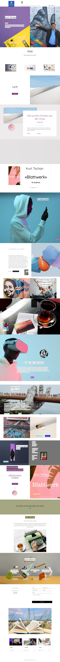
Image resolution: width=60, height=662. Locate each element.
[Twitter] (49, 5)
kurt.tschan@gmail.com (15, 590)
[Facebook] (48, 5)
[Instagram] (50, 5)
